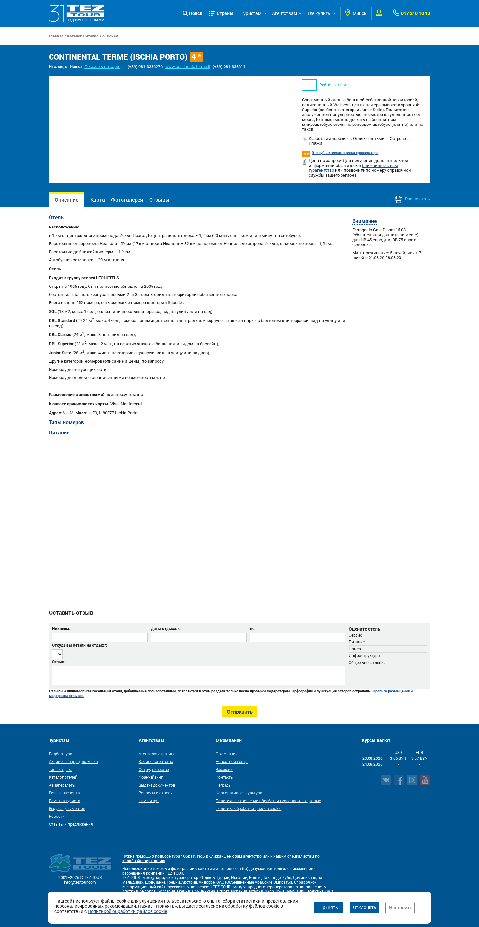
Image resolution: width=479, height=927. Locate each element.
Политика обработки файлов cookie (248, 808)
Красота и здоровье (328, 138)
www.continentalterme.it (187, 66)
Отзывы (159, 199)
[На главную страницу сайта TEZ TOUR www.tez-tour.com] (76, 13)
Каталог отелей (63, 777)
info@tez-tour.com (80, 882)
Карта (97, 199)
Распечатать (417, 198)
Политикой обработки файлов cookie (127, 911)
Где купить (319, 13)
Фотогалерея (127, 199)
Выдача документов (67, 808)
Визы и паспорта (64, 792)
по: (252, 628)
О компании (227, 753)
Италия (92, 35)
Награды (223, 784)
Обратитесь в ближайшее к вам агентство (222, 856)
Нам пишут (149, 800)
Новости (57, 816)
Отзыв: (58, 661)
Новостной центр (232, 761)
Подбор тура (60, 753)
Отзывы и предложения (71, 824)
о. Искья (110, 35)
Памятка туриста (64, 800)
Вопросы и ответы (156, 792)
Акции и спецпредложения (73, 761)
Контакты (225, 777)
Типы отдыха (60, 769)
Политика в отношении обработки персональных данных (268, 800)
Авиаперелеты (62, 784)
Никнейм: (61, 628)
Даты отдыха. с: (166, 628)
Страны (225, 13)
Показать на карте (102, 66)
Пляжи (315, 143)
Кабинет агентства (156, 761)
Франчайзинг (151, 777)
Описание (66, 199)
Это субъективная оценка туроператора (345, 153)
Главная (56, 35)
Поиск (195, 13)
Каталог (74, 35)
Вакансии (224, 769)
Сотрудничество (154, 769)
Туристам (251, 13)
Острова (398, 138)
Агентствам (284, 13)
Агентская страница (157, 753)
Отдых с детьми (369, 138)
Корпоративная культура (239, 792)
